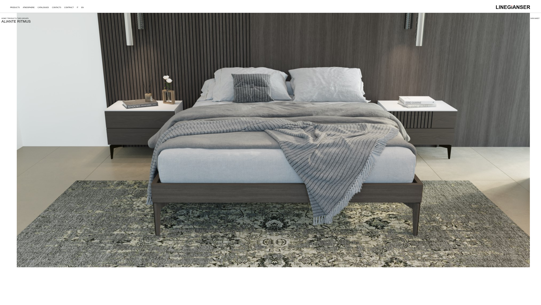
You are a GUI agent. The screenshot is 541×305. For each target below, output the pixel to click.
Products (15, 7)
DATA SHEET (535, 18)
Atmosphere (29, 7)
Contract (69, 7)
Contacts (56, 7)
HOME (3, 18)
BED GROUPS (23, 18)
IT (77, 7)
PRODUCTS (12, 18)
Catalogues (43, 7)
